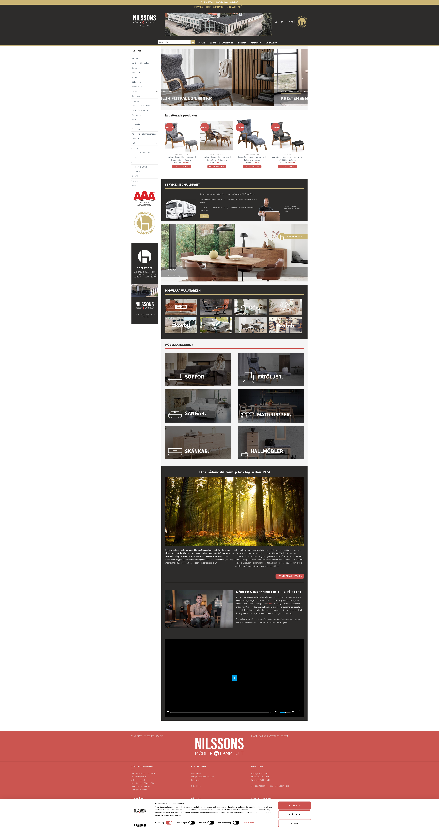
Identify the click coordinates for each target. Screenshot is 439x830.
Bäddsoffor (136, 82)
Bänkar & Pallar (137, 86)
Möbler (201, 43)
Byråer (134, 77)
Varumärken (227, 43)
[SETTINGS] (293, 711)
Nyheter (242, 43)
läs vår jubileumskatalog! (226, 2)
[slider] (219, 712)
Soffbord (135, 138)
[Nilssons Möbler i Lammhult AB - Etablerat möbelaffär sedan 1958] (144, 22)
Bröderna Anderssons (252, 160)
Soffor (134, 143)
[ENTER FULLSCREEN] (299, 711)
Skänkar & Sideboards (140, 152)
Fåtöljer (134, 91)
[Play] (168, 711)
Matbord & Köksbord (140, 110)
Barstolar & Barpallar (140, 63)
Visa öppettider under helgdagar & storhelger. (270, 786)
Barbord (134, 58)
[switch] (191, 823)
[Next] (302, 78)
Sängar (134, 162)
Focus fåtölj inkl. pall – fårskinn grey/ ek (252, 157)
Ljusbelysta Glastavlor (140, 105)
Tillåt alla (294, 805)
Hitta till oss (196, 786)
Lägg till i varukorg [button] (181, 166)
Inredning (135, 101)
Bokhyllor (135, 72)
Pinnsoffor (135, 129)
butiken (270, 603)
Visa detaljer (249, 823)
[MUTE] (276, 711)
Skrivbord (135, 148)
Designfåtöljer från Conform (181, 160)
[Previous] (166, 78)
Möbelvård (136, 124)
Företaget (256, 43)
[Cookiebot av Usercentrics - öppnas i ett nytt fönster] (140, 825)
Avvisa (294, 823)
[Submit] (193, 42)
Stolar (134, 157)
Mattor (134, 119)
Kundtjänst (271, 43)
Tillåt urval (294, 814)
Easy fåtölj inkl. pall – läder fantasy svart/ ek (287, 157)
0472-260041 (196, 773)
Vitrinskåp (135, 181)
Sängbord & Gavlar (139, 167)
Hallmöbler (136, 96)
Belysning (135, 68)
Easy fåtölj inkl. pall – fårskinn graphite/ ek (181, 157)
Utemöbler (136, 176)
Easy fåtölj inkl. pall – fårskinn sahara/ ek (217, 157)
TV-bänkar (135, 171)
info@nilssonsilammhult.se (202, 776)
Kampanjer (215, 43)
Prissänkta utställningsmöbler (143, 134)
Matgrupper (136, 115)
